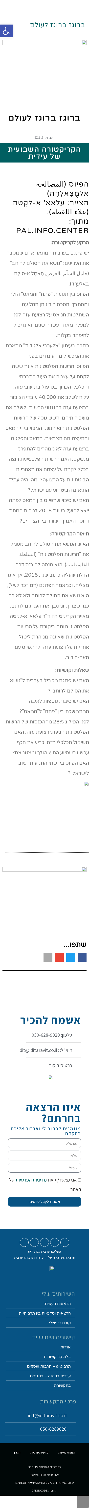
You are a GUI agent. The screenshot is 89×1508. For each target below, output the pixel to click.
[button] (54, 6)
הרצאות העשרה (57, 1303)
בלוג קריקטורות (57, 1356)
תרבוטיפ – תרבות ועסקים (49, 1366)
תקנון (17, 1452)
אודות (65, 1347)
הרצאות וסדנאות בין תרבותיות (45, 1313)
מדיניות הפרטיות (31, 1180)
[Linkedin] (34, 1242)
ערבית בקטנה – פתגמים (50, 1375)
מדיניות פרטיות (39, 1452)
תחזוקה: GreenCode (44, 1490)
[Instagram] (54, 1242)
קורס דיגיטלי (60, 1322)
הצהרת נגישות (66, 1452)
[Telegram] (24, 1242)
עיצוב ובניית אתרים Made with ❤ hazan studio (44, 1482)
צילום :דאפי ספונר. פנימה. (44, 1475)
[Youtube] (64, 1242)
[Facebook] (44, 1242)
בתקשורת (62, 1385)
